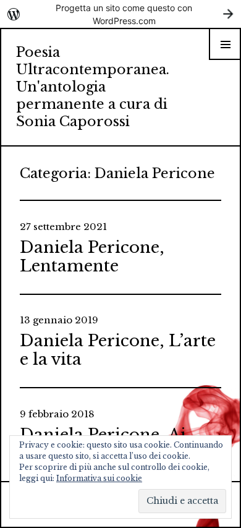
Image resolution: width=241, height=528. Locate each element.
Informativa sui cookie (99, 478)
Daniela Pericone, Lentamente (92, 256)
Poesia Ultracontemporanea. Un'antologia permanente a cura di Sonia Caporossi (92, 87)
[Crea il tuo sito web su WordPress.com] (120, 14)
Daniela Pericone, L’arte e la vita (118, 350)
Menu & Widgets (225, 59)
